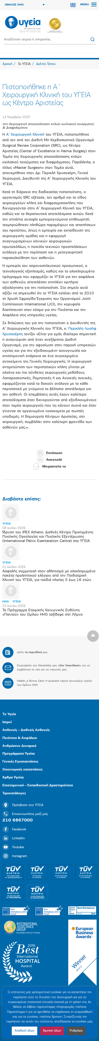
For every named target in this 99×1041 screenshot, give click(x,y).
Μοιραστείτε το (54, 466)
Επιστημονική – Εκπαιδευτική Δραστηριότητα (37, 785)
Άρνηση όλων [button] (52, 1030)
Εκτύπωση (54, 453)
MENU (85, 4)
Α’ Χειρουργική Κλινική (25, 135)
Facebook (19, 829)
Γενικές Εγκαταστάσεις (20, 761)
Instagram (19, 856)
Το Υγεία (9, 714)
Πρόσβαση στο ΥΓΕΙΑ (27, 805)
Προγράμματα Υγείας (18, 754)
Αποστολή (54, 460)
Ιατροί (7, 722)
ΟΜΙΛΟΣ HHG (14, 4)
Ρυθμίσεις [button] (76, 1030)
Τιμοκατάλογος (14, 793)
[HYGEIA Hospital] (22, 24)
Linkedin (18, 838)
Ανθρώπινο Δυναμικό (19, 746)
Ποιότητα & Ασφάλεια (19, 738)
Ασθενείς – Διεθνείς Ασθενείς (26, 730)
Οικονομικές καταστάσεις (22, 769)
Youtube (18, 847)
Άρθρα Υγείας (13, 777)
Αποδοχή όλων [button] (24, 1030)
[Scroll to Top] (93, 636)
